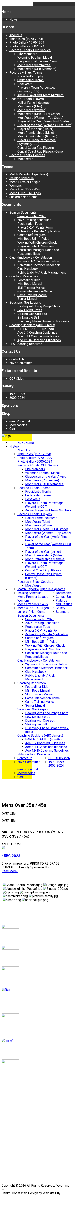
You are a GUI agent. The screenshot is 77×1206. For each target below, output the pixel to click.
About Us (15, 35)
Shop (6, 413)
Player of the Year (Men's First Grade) (43, 121)
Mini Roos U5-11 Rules (33, 239)
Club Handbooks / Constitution (30, 257)
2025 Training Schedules (34, 220)
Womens (15, 185)
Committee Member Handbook (38, 265)
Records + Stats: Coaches (27, 155)
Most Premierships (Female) (37, 136)
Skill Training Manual (31, 287)
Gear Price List (19, 421)
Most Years (25, 159)
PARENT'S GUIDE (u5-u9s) (35, 329)
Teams (7, 167)
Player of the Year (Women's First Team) (44, 125)
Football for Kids (28, 280)
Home (7, 12)
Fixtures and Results (19, 371)
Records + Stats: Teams (25, 72)
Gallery (7, 386)
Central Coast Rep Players (35, 148)
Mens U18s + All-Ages (25, 193)
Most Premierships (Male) (35, 133)
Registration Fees (29, 224)
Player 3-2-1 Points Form (35, 227)
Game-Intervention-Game (34, 291)
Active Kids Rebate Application (38, 231)
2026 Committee (21, 363)
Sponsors (10, 405)
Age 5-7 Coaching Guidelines (37, 332)
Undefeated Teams (30, 80)
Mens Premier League (24, 182)
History (8, 27)
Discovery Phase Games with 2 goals (43, 321)
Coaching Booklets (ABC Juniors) (32, 325)
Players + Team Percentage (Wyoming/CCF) (36, 89)
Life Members (27, 54)
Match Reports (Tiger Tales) (28, 174)
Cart (12, 429)
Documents (11, 204)
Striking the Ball (28, 317)
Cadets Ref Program (31, 235)
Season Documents (23, 212)
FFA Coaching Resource (25, 344)
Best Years (24, 84)
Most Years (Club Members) (36, 69)
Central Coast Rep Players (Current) (41, 151)
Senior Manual (27, 299)
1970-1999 (17, 394)
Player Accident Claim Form (36, 246)
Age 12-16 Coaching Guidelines (39, 340)
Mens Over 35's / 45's (24, 189)
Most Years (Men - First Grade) (38, 114)
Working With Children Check (37, 242)
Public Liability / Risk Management (41, 272)
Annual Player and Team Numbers (40, 95)
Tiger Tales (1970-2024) (26, 39)
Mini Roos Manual (29, 284)
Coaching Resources (23, 276)
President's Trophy (30, 76)
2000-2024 (17, 398)
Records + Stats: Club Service (30, 50)
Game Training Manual (32, 295)
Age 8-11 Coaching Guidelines (38, 336)
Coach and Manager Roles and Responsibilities (38, 252)
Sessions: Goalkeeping (25, 302)
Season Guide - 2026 (31, 216)
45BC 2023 (11, 856)
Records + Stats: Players (26, 99)
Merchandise (18, 425)
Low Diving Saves (29, 310)
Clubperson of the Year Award (37, 61)
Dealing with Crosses (32, 314)
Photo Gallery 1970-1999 (26, 42)
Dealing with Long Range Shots (38, 306)
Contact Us (11, 351)
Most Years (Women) (31, 110)
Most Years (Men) (29, 106)
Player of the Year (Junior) (35, 129)
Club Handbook (27, 269)
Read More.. (10, 871)
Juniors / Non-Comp (23, 197)
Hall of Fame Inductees (33, 103)
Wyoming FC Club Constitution (38, 261)
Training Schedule (21, 178)
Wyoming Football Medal (34, 57)
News (13, 19)
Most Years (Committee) (34, 65)
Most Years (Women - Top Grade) (40, 118)
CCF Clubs (16, 378)
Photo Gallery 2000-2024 (26, 46)
